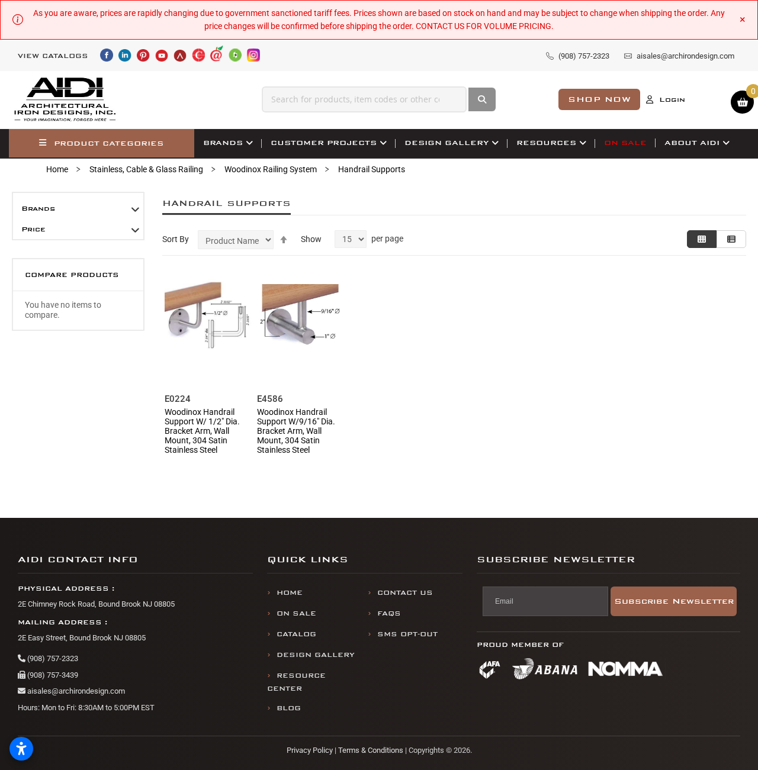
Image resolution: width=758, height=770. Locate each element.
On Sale (296, 613)
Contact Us (405, 593)
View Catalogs (53, 56)
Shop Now (599, 99)
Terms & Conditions (370, 750)
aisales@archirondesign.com (75, 691)
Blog (289, 708)
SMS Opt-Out (407, 634)
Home (57, 169)
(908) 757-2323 (51, 658)
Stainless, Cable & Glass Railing (146, 169)
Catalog (296, 634)
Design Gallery (316, 655)
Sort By (175, 239)
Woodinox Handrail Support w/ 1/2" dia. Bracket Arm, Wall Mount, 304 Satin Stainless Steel (202, 431)
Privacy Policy (310, 750)
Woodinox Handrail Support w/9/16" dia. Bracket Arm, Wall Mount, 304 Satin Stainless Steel (296, 431)
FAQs (389, 613)
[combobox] (364, 99)
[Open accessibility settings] (21, 749)
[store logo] (66, 100)
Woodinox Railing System (270, 169)
